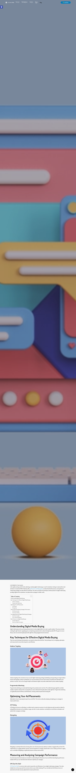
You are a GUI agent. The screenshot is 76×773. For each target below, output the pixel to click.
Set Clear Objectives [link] (15, 620)
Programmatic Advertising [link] (17, 603)
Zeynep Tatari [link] (31, 305)
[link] (1, 7)
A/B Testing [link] (14, 606)
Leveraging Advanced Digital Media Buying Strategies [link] (21, 614)
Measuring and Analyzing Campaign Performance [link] (20, 609)
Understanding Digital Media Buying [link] (18, 598)
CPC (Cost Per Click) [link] (15, 611)
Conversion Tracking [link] (15, 612)
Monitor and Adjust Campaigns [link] (17, 622)
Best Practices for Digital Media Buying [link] (18, 619)
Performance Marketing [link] (38, 292)
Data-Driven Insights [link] (16, 615)
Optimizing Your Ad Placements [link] (17, 604)
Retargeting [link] (14, 607)
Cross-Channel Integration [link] (17, 617)
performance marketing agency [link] (36, 588)
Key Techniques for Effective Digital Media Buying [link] (20, 600)
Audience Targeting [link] (15, 601)
